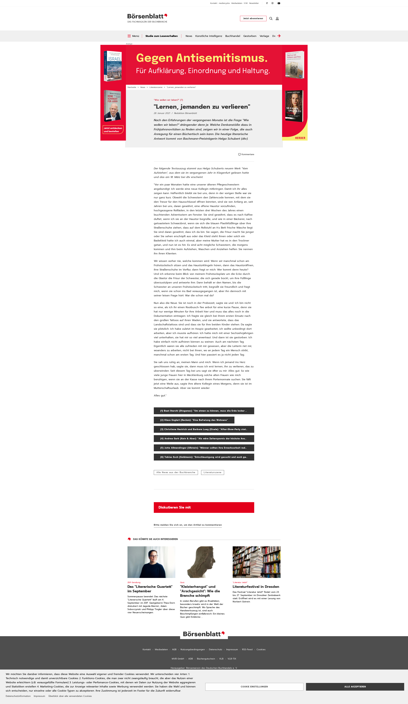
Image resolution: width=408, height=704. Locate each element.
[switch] (133, 36)
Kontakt (213, 3)
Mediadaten (236, 3)
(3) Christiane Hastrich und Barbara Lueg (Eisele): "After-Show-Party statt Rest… (207, 429)
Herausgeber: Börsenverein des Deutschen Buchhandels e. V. (204, 668)
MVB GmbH (178, 658)
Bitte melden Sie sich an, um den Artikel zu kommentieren (188, 524)
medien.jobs (224, 3)
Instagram (272, 3)
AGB (174, 649)
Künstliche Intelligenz (208, 36)
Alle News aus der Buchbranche (175, 472)
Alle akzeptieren (355, 686)
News (189, 36)
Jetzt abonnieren (253, 18)
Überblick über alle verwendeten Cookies (70, 696)
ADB (190, 658)
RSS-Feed (247, 649)
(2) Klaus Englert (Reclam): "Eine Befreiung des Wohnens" (197, 420)
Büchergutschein (206, 658)
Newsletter (254, 3)
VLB (221, 658)
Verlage (264, 36)
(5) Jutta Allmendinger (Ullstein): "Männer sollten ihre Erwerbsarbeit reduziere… (207, 447)
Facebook (267, 3)
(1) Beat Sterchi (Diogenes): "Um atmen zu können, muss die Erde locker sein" (207, 410)
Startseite (131, 87)
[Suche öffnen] (271, 18)
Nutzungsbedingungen (193, 649)
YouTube (278, 3)
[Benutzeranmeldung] (277, 18)
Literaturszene (155, 87)
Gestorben (249, 36)
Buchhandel (232, 36)
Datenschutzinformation (18, 696)
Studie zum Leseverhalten (162, 36)
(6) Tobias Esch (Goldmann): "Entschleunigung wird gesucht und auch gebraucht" (207, 457)
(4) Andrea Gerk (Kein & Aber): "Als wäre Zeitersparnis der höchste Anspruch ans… (207, 438)
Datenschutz (215, 649)
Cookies (261, 649)
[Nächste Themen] (278, 36)
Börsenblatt (147, 16)
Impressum (232, 649)
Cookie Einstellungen (254, 686)
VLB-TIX (232, 658)
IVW (246, 3)
